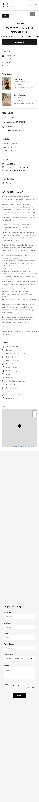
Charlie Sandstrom (20, 95)
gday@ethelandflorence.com (15, 130)
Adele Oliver (18, 79)
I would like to (8, 654)
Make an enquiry (19, 42)
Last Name (7, 623)
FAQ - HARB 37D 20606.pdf (15, 170)
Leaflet (12, 446)
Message (7, 665)
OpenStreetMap (29, 446)
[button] (20, 426)
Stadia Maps (17, 446)
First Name (7, 612)
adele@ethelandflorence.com (25, 88)
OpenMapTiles (23, 446)
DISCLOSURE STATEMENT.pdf (17, 167)
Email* (6, 633)
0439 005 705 (21, 85)
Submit (19, 695)
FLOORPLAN (11, 164)
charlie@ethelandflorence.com (25, 103)
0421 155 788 (21, 100)
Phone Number (9, 644)
